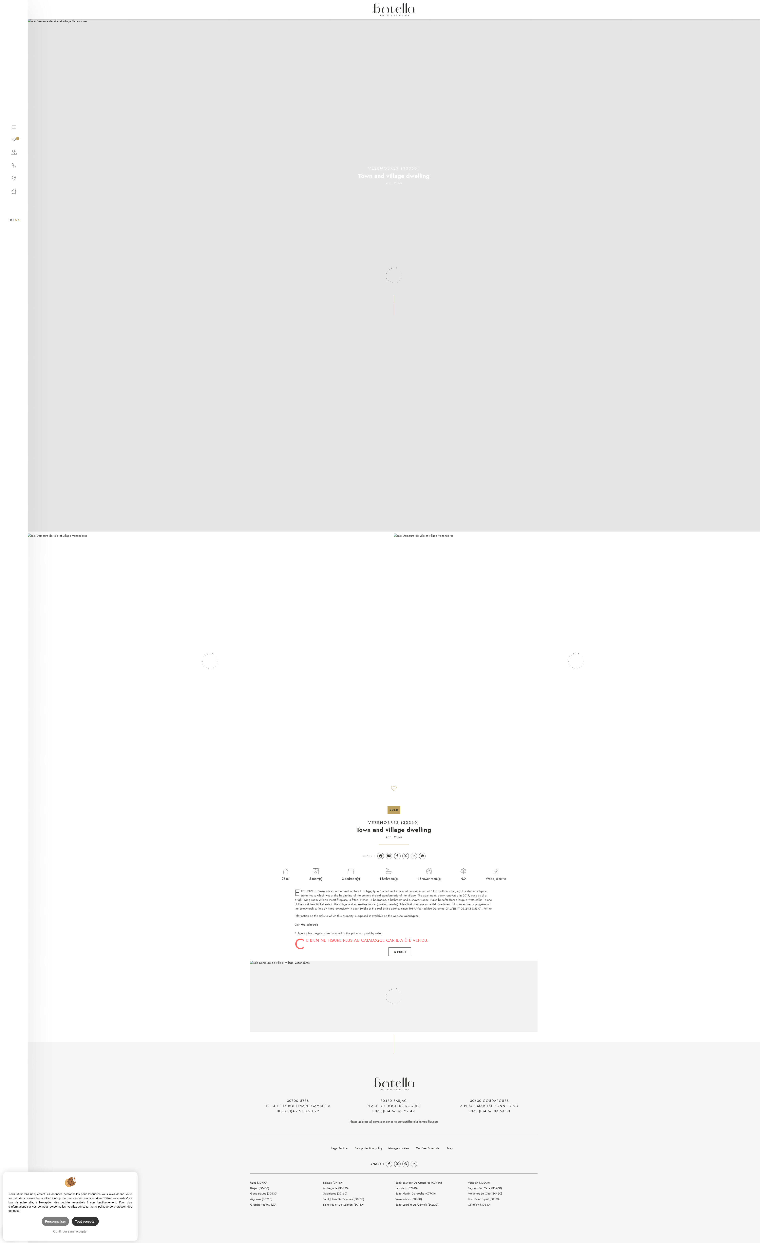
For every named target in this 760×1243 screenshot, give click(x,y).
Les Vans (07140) (406, 1188)
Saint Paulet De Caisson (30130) (343, 1204)
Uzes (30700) (259, 1182)
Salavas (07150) (333, 1182)
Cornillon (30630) (479, 1204)
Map (450, 1148)
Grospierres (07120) (263, 1204)
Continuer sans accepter (70, 1231)
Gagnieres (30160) (335, 1193)
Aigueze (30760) (261, 1199)
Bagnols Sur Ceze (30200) (485, 1188)
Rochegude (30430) (336, 1188)
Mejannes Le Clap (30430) (485, 1193)
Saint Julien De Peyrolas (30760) (343, 1199)
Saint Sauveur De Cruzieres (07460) (418, 1182)
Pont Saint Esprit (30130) (484, 1199)
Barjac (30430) (259, 1188)
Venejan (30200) (479, 1182)
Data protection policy (368, 1148)
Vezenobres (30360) (408, 1199)
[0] (14, 139)
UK (17, 220)
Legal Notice (339, 1148)
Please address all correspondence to (374, 1122)
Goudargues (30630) (263, 1193)
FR (10, 220)
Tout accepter (85, 1221)
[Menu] (13, 126)
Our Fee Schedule (307, 924)
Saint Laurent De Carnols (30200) (416, 1204)
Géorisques (411, 916)
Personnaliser (55, 1221)
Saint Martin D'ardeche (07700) (415, 1193)
